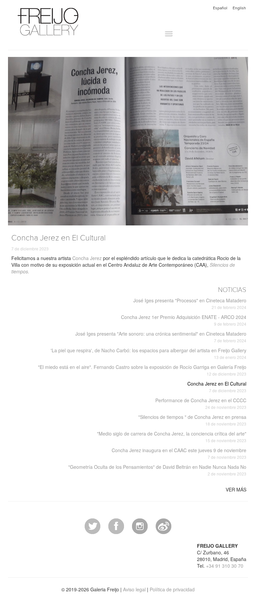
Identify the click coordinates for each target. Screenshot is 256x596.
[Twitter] (92, 525)
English (239, 8)
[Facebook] (116, 525)
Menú (157, 33)
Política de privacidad (172, 589)
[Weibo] (163, 525)
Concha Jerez (87, 258)
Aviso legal (134, 589)
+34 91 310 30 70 (224, 565)
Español (220, 8)
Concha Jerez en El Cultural (216, 386)
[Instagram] (140, 525)
